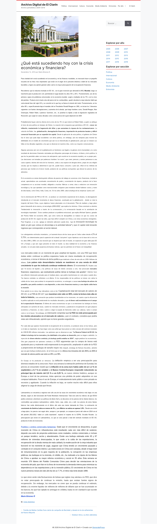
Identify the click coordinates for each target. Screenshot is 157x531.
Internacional (73, 6)
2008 (108, 52)
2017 (108, 62)
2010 (126, 52)
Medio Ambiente (101, 6)
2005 (108, 49)
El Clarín (132, 6)
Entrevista (112, 6)
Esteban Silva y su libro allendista (84, 515)
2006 (117, 49)
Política (64, 6)
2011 (108, 55)
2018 (117, 62)
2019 (126, 62)
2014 (108, 58)
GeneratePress (98, 527)
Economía (89, 6)
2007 (126, 49)
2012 (117, 55)
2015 (117, 58)
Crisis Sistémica (29, 502)
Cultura (82, 6)
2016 (126, 58)
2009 (117, 52)
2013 (126, 55)
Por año (120, 6)
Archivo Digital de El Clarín (39, 4)
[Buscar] (128, 23)
